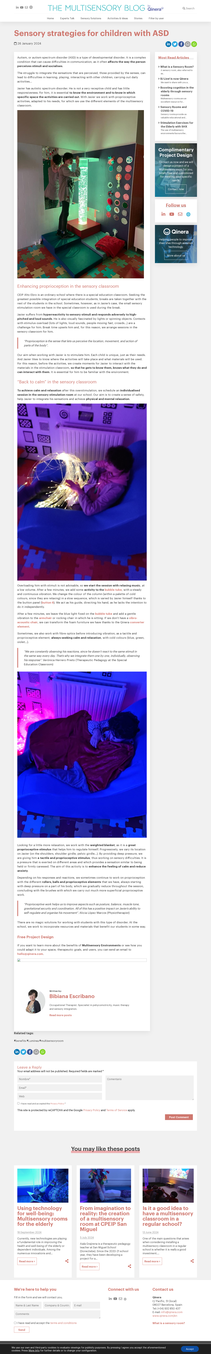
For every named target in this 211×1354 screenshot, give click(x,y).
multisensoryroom (52, 1040)
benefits (20, 1040)
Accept (190, 1348)
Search (190, 8)
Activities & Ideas (117, 18)
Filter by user (156, 18)
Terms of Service (116, 1110)
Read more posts (60, 1015)
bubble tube (113, 589)
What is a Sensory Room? (177, 66)
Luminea (33, 1040)
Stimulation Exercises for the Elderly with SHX (176, 124)
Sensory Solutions (91, 18)
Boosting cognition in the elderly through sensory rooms (177, 91)
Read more (26, 1261)
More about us (176, 255)
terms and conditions (63, 1323)
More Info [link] (34, 1350)
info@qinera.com (171, 1312)
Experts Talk (67, 18)
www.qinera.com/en (164, 1315)
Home (50, 18)
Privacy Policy (57, 1103)
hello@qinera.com (30, 954)
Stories (138, 18)
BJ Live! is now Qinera (174, 78)
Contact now (176, 189)
